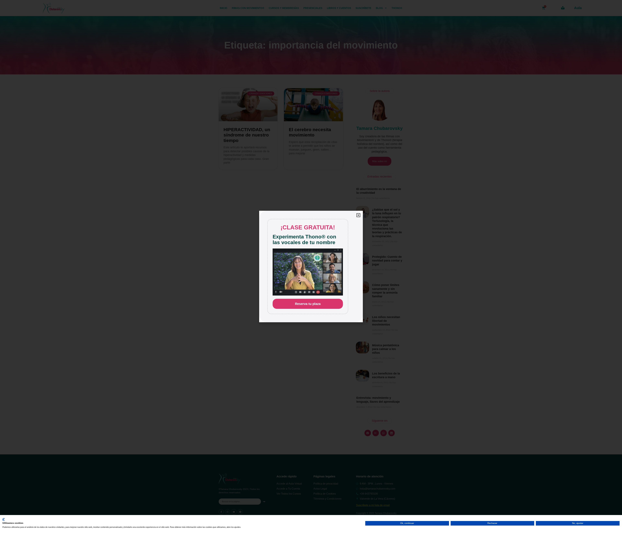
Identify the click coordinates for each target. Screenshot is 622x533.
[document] (311, 266)
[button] (358, 215)
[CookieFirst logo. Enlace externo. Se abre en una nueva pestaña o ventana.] (3, 519)
